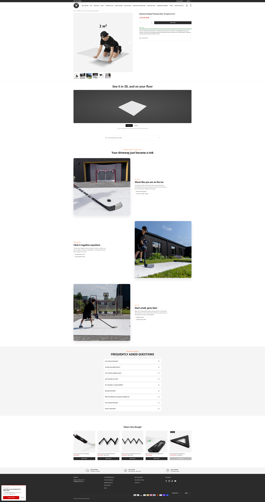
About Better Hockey (139, 480)
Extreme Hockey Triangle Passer (177, 453)
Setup (105, 488)
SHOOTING (96, 5)
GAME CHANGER (119, 5)
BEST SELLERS (85, 5)
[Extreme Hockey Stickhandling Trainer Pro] (132, 441)
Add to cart (173, 22)
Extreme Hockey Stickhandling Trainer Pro (131, 453)
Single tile (129, 125)
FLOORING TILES (109, 5)
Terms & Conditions (108, 480)
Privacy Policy (107, 485)
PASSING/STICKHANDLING (139, 5)
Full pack (136, 125)
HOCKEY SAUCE (178, 5)
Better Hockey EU (79, 498)
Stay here (22, 497)
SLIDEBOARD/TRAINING (162, 5)
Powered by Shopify (86, 498)
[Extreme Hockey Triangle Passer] (181, 441)
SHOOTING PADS (151, 5)
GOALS (102, 5)
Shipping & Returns (108, 482)
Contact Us (137, 482)
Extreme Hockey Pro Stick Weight (81, 453)
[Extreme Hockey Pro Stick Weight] (84, 441)
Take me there (11, 497)
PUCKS (171, 5)
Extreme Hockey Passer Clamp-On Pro (154, 453)
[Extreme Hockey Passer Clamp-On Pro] (156, 441)
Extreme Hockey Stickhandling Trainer (106, 453)
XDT (91, 5)
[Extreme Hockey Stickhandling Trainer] (108, 441)
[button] (190, 5)
